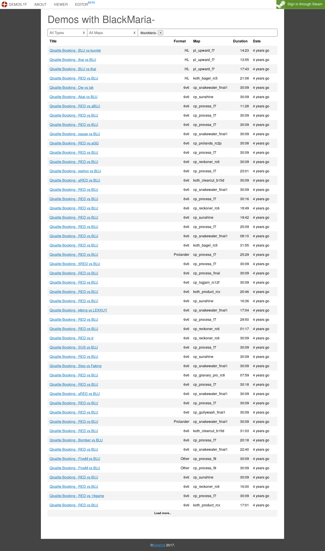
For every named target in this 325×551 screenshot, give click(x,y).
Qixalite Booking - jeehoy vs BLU (75, 170)
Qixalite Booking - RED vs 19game (77, 495)
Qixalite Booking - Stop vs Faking (75, 365)
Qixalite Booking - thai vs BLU (73, 59)
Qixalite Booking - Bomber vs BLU (76, 440)
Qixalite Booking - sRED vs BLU (75, 393)
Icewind (159, 544)
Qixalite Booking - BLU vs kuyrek (75, 50)
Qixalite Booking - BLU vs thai (73, 68)
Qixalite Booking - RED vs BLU (74, 78)
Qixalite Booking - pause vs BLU (75, 133)
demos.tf (18, 4)
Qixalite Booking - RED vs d (71, 337)
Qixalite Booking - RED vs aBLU (75, 105)
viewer (61, 4)
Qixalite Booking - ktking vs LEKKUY (78, 310)
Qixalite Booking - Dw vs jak (72, 87)
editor (81, 4)
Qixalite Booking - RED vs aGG (74, 143)
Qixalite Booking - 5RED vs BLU (75, 263)
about (40, 4)
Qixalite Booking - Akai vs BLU (74, 96)
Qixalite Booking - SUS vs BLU (74, 347)
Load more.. (162, 513)
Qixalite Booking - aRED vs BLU (75, 180)
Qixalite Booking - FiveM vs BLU (75, 458)
